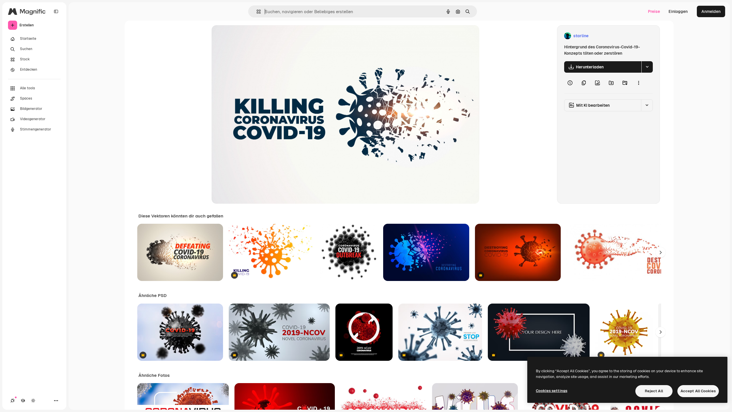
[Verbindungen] (12, 400)
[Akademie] (22, 400)
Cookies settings (551, 390)
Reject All (654, 391)
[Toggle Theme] (33, 400)
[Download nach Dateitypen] (647, 67)
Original (248, 36)
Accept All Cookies (698, 391)
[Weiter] (660, 252)
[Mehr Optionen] (638, 83)
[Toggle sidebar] (56, 11)
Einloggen (678, 11)
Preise (654, 11)
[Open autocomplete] (256, 11)
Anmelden (711, 11)
